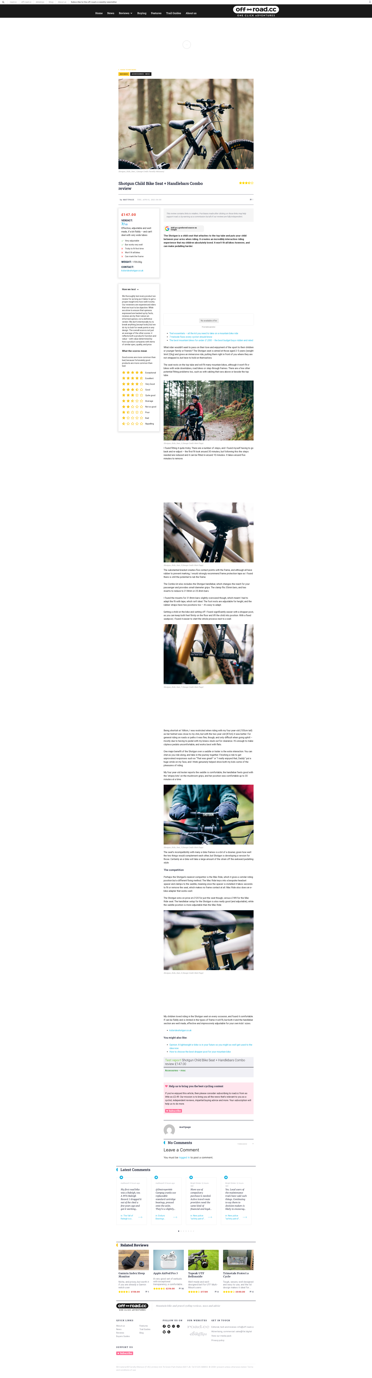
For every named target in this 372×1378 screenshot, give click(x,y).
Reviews (120, 1333)
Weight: (126, 261)
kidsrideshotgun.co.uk (132, 270)
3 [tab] (183, 1231)
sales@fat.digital (244, 1331)
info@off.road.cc (245, 1327)
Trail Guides (145, 1329)
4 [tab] (186, 1231)
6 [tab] (191, 1231)
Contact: (127, 266)
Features (144, 1326)
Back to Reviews (128, 70)
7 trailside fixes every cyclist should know (190, 336)
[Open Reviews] (131, 13)
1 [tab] (178, 1231)
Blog (142, 1333)
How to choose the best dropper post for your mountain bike (200, 1051)
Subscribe (175, 1110)
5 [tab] (188, 1231)
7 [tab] (193, 1231)
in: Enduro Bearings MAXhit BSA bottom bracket (163, 1217)
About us (120, 1326)
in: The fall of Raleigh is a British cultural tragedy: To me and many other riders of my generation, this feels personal (128, 1217)
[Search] (3, 2)
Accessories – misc (175, 1070)
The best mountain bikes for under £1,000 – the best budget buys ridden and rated (211, 340)
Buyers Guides (123, 1336)
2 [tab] (181, 1231)
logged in (184, 1157)
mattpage (185, 1126)
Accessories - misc (141, 74)
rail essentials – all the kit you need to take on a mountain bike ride (204, 333)
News (118, 1329)
